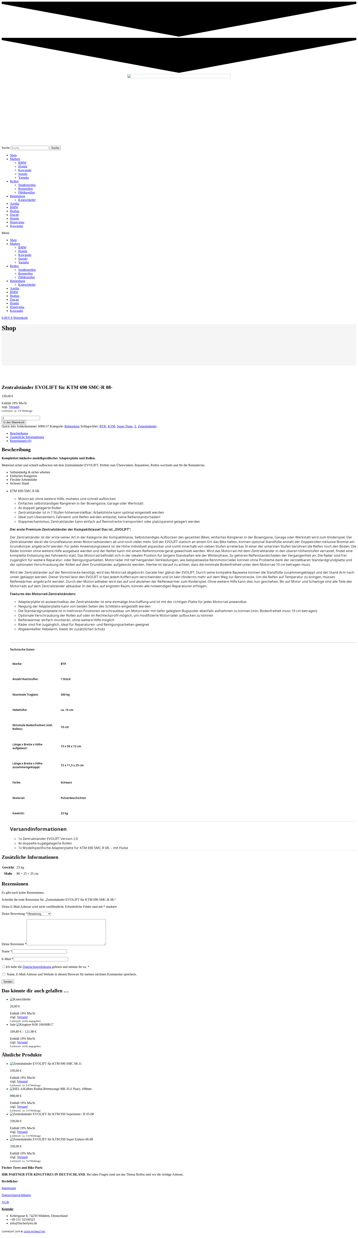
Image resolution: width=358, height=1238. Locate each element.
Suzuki (22, 174)
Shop (13, 155)
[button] (179, 233)
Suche (6, 148)
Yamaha (23, 177)
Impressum (9, 1188)
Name (7, 951)
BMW (22, 162)
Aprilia (14, 203)
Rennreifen (25, 188)
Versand (14, 407)
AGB (5, 1202)
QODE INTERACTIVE (34, 1231)
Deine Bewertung (14, 913)
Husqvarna (17, 222)
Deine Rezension (14, 944)
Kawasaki (24, 170)
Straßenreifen (27, 185)
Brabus (14, 211)
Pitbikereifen (26, 192)
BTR (102, 426)
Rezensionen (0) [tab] (20, 441)
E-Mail (7, 959)
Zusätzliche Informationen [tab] (27, 437)
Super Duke (125, 426)
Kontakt (7, 1209)
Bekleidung (17, 196)
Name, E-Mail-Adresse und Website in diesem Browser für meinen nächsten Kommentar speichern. (72, 974)
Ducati (14, 215)
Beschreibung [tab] (19, 433)
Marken (15, 159)
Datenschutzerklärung (37, 967)
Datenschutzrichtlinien (16, 1195)
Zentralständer (147, 426)
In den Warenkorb (13, 422)
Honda (22, 166)
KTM (111, 426)
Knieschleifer (27, 200)
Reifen (14, 181)
